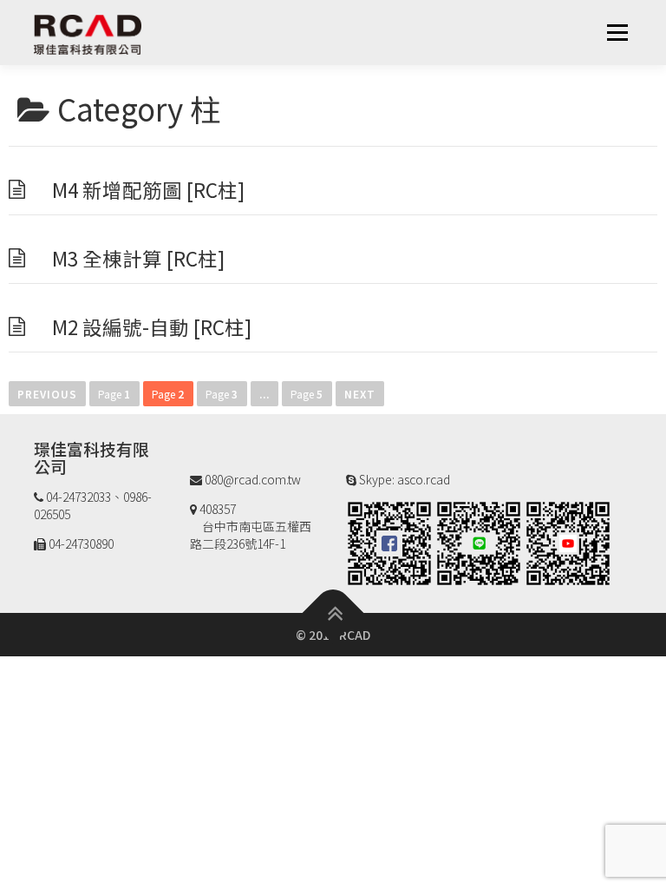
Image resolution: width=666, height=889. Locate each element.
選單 (617, 32)
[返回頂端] (333, 612)
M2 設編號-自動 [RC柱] (151, 326)
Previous (47, 393)
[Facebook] (389, 541)
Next (359, 393)
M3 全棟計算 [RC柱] (138, 258)
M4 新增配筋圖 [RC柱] (148, 189)
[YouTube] (568, 541)
